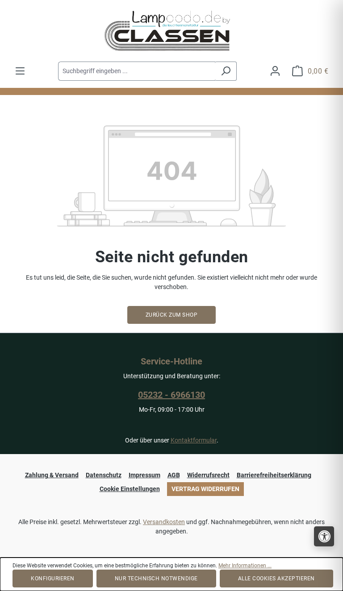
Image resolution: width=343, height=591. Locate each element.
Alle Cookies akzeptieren (276, 578)
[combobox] (136, 71)
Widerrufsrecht (208, 475)
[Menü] (20, 71)
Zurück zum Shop (172, 315)
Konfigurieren (53, 578)
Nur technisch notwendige (156, 578)
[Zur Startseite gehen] (171, 31)
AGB (173, 475)
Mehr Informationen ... (245, 565)
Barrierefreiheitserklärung (274, 475)
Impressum (144, 475)
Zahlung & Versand (52, 475)
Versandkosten (164, 521)
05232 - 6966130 (171, 394)
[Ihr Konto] (275, 71)
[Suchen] (226, 71)
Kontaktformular (194, 440)
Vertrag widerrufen (205, 488)
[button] (324, 536)
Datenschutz (103, 475)
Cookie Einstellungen (130, 488)
